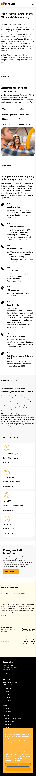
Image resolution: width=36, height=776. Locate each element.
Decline (18, 769)
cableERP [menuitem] (8, 725)
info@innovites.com (14, 674)
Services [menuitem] (7, 695)
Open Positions (10, 571)
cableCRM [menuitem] (8, 728)
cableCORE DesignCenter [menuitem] (13, 719)
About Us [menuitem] (8, 708)
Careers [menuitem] (7, 698)
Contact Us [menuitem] (8, 711)
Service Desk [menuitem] (9, 701)
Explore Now (7, 463)
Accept (18, 764)
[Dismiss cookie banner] (30, 731)
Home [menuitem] (7, 692)
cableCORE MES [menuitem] (10, 722)
